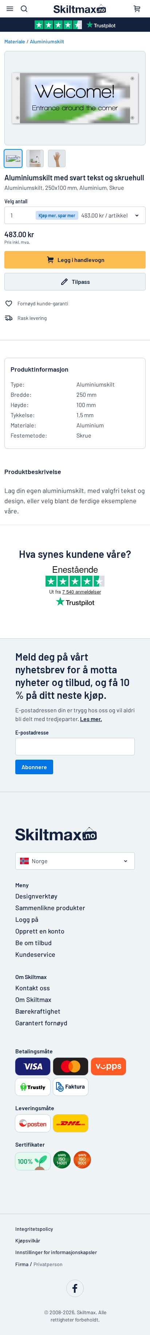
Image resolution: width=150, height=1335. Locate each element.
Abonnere (34, 766)
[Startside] (75, 834)
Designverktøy (36, 896)
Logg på (26, 919)
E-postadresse (32, 732)
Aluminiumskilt (47, 41)
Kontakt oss (32, 988)
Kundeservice (35, 954)
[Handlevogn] (137, 8)
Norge (40, 860)
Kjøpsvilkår (27, 1240)
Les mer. (91, 718)
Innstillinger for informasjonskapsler (56, 1252)
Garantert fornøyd (41, 1023)
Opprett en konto (39, 931)
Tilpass (81, 281)
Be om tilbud (33, 943)
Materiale (14, 41)
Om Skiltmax (33, 999)
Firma (21, 1264)
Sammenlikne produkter (50, 908)
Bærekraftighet (37, 1011)
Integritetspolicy (34, 1229)
